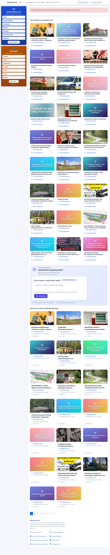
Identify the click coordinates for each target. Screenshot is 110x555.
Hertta (13, 70)
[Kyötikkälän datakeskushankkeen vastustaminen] (68, 169)
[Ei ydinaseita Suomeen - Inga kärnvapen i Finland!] (95, 169)
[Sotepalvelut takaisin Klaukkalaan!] (95, 114)
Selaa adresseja (31, 2)
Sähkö (13, 17)
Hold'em (13, 77)
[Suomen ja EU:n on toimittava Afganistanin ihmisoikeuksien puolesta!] (95, 62)
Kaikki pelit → (14, 81)
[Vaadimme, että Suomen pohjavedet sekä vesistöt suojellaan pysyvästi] (95, 89)
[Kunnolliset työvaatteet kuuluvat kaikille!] (42, 62)
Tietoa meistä (50, 2)
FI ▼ (22, 2)
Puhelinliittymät (13, 20)
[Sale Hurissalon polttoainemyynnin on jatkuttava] (42, 222)
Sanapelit (13, 67)
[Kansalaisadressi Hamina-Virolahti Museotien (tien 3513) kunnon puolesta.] (95, 142)
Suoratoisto (13, 24)
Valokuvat (13, 38)
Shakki (13, 60)
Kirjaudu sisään (83, 2)
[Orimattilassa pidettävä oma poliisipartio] (68, 89)
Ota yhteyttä (40, 2)
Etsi (58, 2)
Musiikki (13, 27)
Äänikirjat (13, 31)
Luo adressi (42, 296)
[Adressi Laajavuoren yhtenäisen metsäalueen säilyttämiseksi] (42, 142)
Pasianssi (13, 56)
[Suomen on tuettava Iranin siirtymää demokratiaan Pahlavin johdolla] (68, 142)
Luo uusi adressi (96, 2)
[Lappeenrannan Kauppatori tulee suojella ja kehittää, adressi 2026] (42, 169)
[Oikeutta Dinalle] (68, 195)
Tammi (13, 74)
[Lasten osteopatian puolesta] (68, 61)
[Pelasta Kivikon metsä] (68, 221)
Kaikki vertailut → (14, 42)
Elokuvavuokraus (13, 34)
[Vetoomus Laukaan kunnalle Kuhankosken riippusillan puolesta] (42, 196)
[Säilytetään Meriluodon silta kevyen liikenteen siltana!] (95, 196)
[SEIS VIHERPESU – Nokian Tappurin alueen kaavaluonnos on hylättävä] (95, 222)
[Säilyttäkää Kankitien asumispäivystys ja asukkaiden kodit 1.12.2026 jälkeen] (68, 115)
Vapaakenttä (13, 63)
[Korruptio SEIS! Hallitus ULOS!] (42, 114)
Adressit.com (12, 2)
